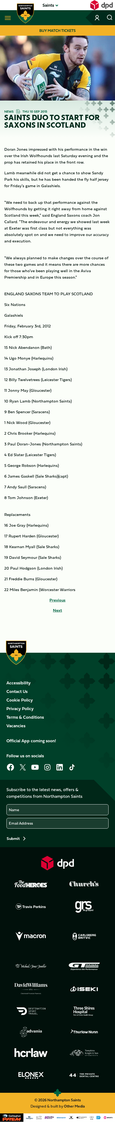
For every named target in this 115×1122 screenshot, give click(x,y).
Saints (48, 5)
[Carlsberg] (84, 936)
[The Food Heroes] (31, 883)
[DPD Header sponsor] (101, 5)
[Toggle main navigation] (6, 17)
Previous (57, 600)
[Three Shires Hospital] (84, 1011)
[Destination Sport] (31, 1011)
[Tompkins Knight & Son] (84, 1053)
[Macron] (31, 936)
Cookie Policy (19, 700)
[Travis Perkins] (31, 906)
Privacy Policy (20, 708)
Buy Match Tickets (57, 30)
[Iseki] (84, 989)
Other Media (74, 1106)
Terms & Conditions (25, 717)
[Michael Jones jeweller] (31, 966)
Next (57, 610)
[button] (48, 5)
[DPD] (57, 863)
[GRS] (84, 906)
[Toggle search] (109, 17)
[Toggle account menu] (97, 17)
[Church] (84, 884)
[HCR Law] (31, 1052)
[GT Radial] (84, 966)
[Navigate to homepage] (25, 13)
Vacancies (15, 726)
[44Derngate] (84, 1075)
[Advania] (31, 1031)
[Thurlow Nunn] (84, 1031)
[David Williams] (31, 988)
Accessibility (18, 683)
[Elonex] (31, 1075)
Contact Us (17, 691)
